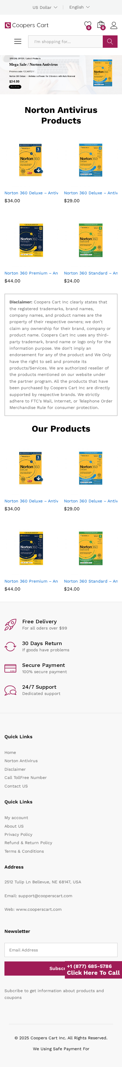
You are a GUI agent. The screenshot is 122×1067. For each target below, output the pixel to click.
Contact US (16, 786)
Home (10, 752)
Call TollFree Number (25, 777)
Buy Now (15, 87)
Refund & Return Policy (28, 842)
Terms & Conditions (24, 851)
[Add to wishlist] (44, 183)
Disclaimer (15, 769)
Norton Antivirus (21, 760)
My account (16, 817)
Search (110, 41)
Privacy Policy (18, 834)
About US (14, 826)
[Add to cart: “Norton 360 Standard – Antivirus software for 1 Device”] (76, 263)
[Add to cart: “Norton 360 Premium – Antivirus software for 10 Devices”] (17, 263)
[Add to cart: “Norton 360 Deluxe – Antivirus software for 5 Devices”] (17, 183)
